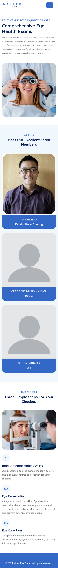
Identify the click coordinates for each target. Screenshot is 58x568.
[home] (22, 5)
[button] (49, 5)
